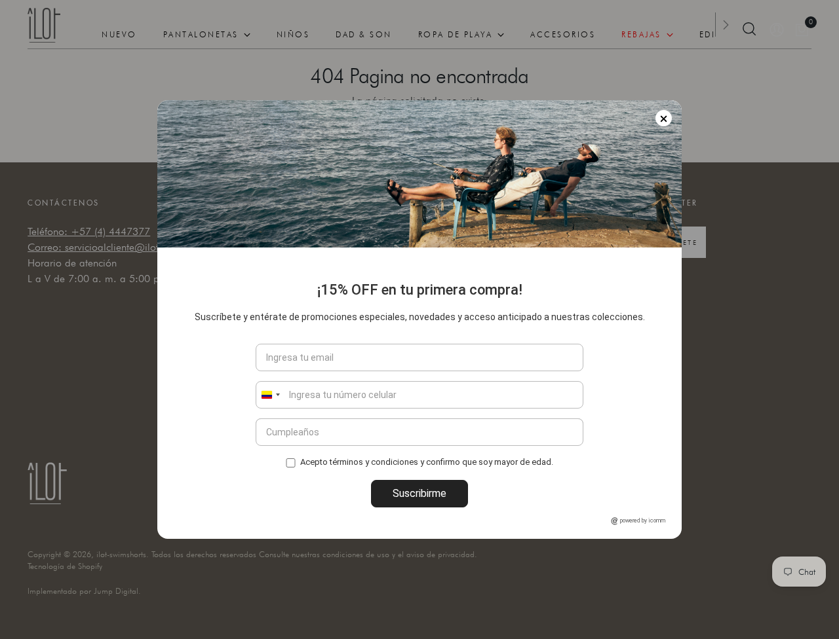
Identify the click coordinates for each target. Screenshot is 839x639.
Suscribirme (419, 493)
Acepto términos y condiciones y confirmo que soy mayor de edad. (426, 462)
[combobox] (270, 395)
